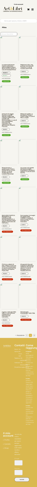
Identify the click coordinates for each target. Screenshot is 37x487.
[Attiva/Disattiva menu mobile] (32, 9)
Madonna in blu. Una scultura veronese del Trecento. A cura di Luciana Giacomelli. (26, 66)
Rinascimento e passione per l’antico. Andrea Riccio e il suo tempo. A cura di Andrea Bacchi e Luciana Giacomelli (8, 171)
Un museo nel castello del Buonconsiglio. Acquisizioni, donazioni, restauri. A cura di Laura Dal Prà (27, 170)
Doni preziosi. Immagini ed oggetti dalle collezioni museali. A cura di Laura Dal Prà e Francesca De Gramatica (27, 218)
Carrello (7, 444)
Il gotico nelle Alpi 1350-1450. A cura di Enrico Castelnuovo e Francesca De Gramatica (9, 314)
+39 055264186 (23, 359)
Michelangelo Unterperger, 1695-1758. (27, 312)
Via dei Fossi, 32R (20, 352)
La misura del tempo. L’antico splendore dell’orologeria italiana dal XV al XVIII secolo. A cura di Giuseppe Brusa (9, 67)
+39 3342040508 (24, 364)
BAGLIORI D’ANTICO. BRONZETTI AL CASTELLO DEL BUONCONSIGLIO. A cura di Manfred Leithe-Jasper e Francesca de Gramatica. (9, 219)
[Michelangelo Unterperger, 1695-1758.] (28, 296)
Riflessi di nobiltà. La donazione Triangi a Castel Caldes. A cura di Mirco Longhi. (27, 115)
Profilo (7, 440)
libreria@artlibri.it (23, 367)
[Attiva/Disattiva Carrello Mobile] (28, 9)
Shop (6, 448)
